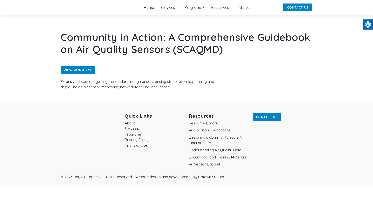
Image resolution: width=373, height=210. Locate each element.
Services (132, 128)
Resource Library (203, 123)
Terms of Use (136, 145)
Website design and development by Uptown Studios (179, 176)
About (130, 123)
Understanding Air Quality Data (215, 150)
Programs (133, 134)
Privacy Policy (136, 139)
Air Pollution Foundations (209, 130)
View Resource (78, 70)
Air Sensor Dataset (204, 164)
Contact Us (298, 7)
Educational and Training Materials (218, 157)
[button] (368, 24)
